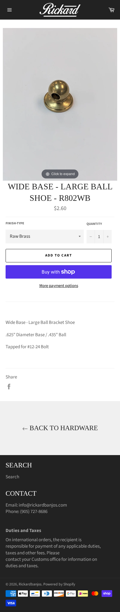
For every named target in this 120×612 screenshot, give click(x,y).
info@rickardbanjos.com (43, 505)
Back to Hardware (63, 428)
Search (12, 477)
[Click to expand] (60, 104)
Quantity (94, 224)
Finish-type (15, 223)
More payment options (58, 286)
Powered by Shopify (59, 584)
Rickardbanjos (30, 584)
